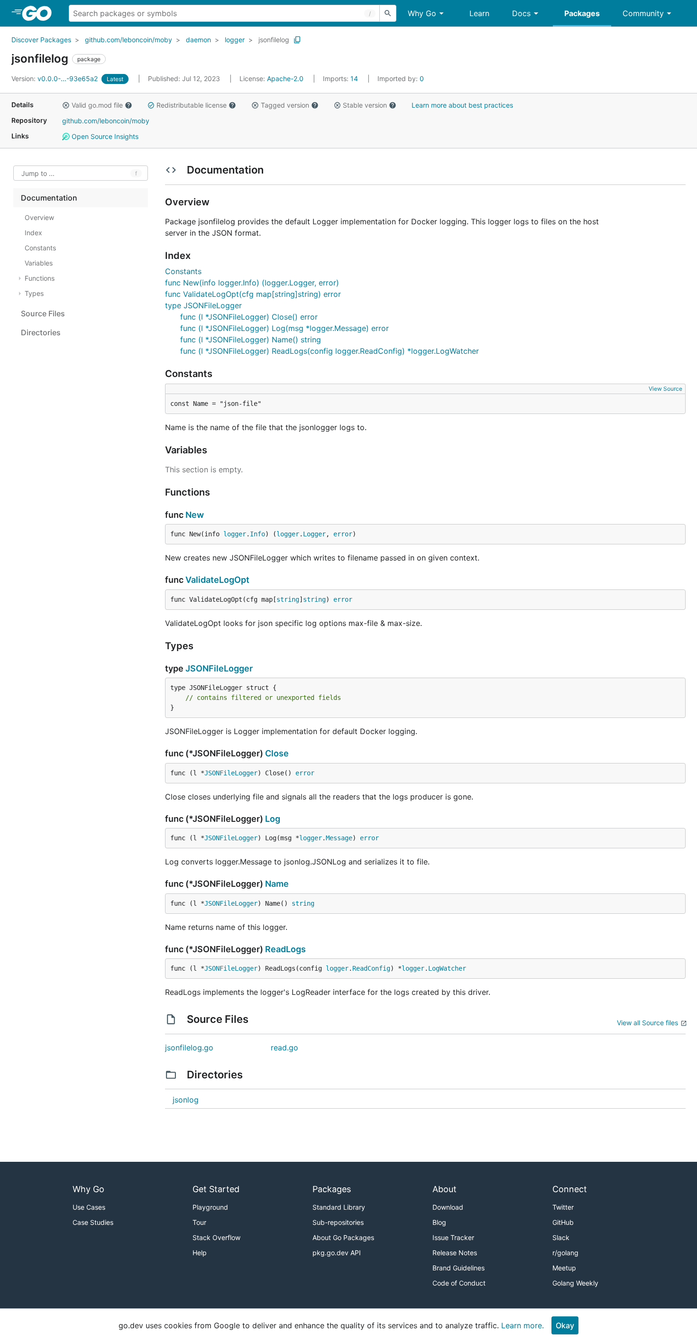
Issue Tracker (453, 1237)
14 (341, 78)
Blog (439, 1222)
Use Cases (89, 1207)
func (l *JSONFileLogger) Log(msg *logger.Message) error (284, 328)
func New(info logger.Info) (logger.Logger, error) (252, 282)
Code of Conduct (459, 1283)
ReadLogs (285, 949)
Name (277, 884)
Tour (199, 1222)
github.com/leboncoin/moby (128, 40)
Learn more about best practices (462, 105)
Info (257, 534)
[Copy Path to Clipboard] (297, 40)
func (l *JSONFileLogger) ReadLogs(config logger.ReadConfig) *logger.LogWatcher (329, 351)
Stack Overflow (216, 1237)
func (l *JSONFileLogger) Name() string (250, 339)
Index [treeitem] (33, 233)
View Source (665, 388)
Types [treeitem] (34, 293)
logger (235, 40)
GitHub (563, 1222)
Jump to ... (38, 173)
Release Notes (454, 1253)
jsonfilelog (273, 40)
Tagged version (285, 105)
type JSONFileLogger (203, 305)
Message (339, 838)
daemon (198, 40)
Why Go (422, 13)
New (194, 515)
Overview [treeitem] (39, 217)
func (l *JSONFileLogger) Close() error (249, 317)
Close (277, 753)
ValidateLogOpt (217, 580)
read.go (284, 1047)
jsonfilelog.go (189, 1047)
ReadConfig (371, 968)
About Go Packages (343, 1237)
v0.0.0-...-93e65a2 (55, 78)
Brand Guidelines (458, 1268)
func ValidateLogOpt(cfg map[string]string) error (253, 294)
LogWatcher (447, 968)
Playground (210, 1207)
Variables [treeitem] (39, 263)
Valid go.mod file (97, 105)
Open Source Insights (104, 136)
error (342, 534)
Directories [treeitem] (41, 332)
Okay (565, 1325)
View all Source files (647, 1023)
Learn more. (522, 1325)
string (287, 599)
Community (643, 13)
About (444, 1189)
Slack (560, 1237)
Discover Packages (41, 40)
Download (447, 1207)
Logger (314, 534)
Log (272, 819)
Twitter (563, 1207)
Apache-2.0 (285, 78)
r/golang (565, 1253)
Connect (569, 1189)
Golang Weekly (575, 1283)
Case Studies (93, 1222)
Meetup (564, 1268)
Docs (521, 13)
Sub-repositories (338, 1222)
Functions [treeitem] (40, 278)
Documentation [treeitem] (49, 197)
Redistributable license (192, 105)
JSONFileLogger (219, 668)
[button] (66, 105)
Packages (582, 13)
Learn (479, 13)
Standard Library (338, 1207)
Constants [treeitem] (40, 248)
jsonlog (186, 1099)
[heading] (40, 13)
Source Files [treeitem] (43, 313)
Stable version (365, 105)
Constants (183, 271)
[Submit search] (387, 13)
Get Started (216, 1189)
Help (200, 1253)
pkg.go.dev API (336, 1253)
